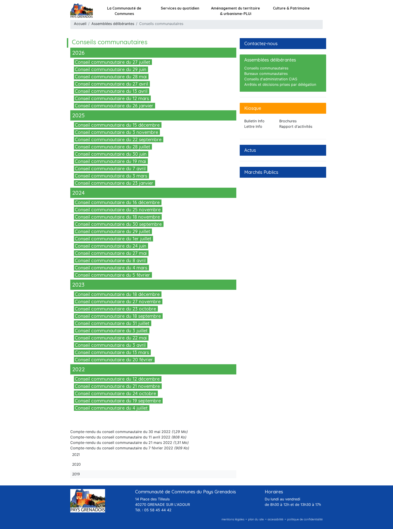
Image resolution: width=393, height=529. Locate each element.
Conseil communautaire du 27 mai (111, 253)
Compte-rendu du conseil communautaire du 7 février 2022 (121, 448)
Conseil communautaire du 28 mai (111, 76)
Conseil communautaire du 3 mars (111, 176)
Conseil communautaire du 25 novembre (118, 209)
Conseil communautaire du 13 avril (111, 91)
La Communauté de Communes (124, 11)
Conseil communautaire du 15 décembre (117, 125)
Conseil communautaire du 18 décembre (117, 294)
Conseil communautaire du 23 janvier (114, 183)
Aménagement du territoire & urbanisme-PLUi (235, 11)
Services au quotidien (180, 8)
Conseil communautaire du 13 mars (112, 352)
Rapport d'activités (295, 126)
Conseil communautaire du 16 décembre (117, 202)
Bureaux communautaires (266, 73)
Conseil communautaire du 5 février (112, 275)
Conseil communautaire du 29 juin (110, 69)
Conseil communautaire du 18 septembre (118, 316)
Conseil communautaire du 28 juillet (112, 147)
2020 (76, 464)
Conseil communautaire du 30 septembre (118, 224)
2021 (76, 454)
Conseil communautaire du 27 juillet (112, 62)
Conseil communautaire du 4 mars (111, 268)
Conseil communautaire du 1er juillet (113, 238)
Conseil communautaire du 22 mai (111, 338)
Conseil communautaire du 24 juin (110, 246)
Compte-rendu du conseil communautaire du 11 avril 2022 (120, 437)
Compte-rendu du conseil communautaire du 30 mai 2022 (120, 431)
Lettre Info (253, 126)
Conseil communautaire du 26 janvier (114, 105)
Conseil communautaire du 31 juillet (112, 323)
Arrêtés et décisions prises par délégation (280, 84)
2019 (76, 474)
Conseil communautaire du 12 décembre (117, 379)
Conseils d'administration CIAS (270, 79)
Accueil (80, 23)
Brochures (288, 121)
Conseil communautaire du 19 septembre (118, 401)
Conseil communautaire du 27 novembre (118, 301)
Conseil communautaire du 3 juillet (111, 330)
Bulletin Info (254, 121)
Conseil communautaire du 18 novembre (117, 217)
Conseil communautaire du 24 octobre (115, 393)
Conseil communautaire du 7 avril (110, 168)
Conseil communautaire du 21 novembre (117, 386)
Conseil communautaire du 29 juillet (112, 231)
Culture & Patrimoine (291, 8)
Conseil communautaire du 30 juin (110, 154)
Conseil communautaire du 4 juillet (111, 408)
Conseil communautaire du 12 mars (112, 98)
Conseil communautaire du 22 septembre (118, 139)
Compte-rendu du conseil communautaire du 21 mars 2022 (121, 442)
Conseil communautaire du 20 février (114, 359)
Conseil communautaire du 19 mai (110, 161)
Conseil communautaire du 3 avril (110, 345)
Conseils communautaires (266, 68)
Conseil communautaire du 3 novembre (116, 132)
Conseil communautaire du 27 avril (111, 84)
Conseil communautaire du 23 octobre (115, 309)
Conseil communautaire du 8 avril (110, 260)
